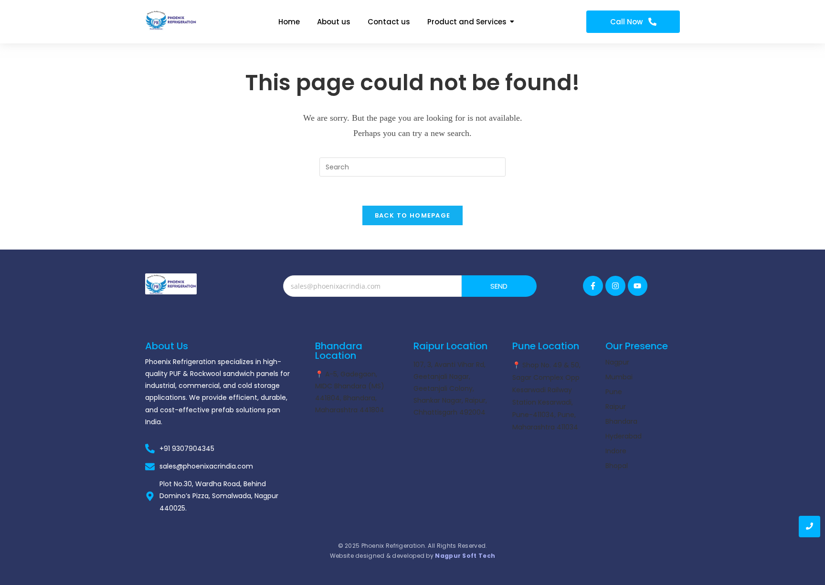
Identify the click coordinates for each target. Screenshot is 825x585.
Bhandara (621, 421)
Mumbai (619, 377)
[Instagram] (615, 286)
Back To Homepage (413, 215)
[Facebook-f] (593, 286)
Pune (613, 392)
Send (499, 286)
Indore (615, 451)
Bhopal (616, 465)
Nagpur (617, 362)
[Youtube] (638, 286)
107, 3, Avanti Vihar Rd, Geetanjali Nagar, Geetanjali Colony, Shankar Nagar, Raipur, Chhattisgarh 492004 (450, 388)
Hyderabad (623, 436)
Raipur (615, 406)
